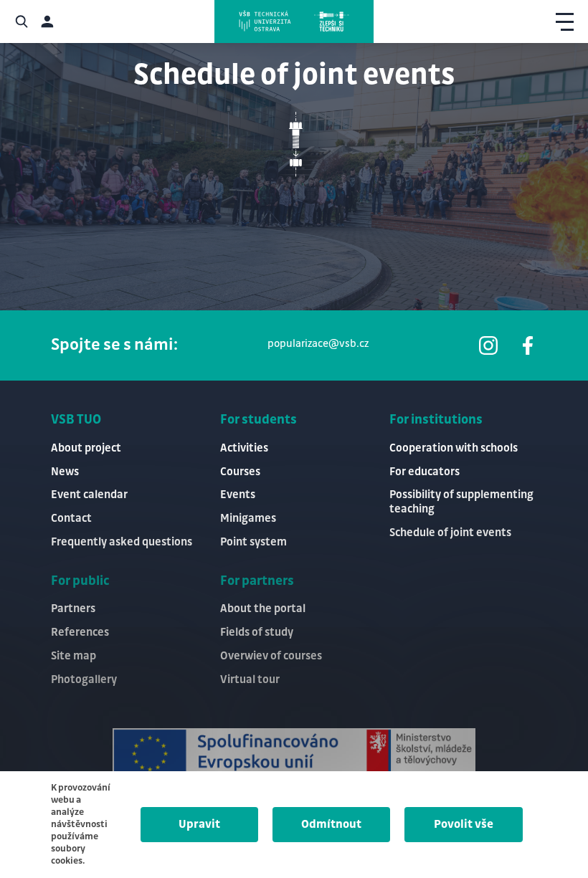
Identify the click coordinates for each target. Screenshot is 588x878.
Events (237, 495)
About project (86, 448)
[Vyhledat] (21, 21)
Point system (253, 542)
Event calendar (89, 495)
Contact (71, 518)
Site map (73, 656)
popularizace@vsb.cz (318, 344)
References (80, 632)
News (65, 472)
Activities (244, 448)
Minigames (248, 518)
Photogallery (84, 680)
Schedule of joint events (450, 533)
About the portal (262, 609)
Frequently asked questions (121, 542)
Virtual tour (250, 680)
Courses (240, 472)
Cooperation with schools (453, 448)
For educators (424, 472)
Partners (73, 609)
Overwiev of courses (271, 656)
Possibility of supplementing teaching (461, 502)
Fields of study (256, 632)
